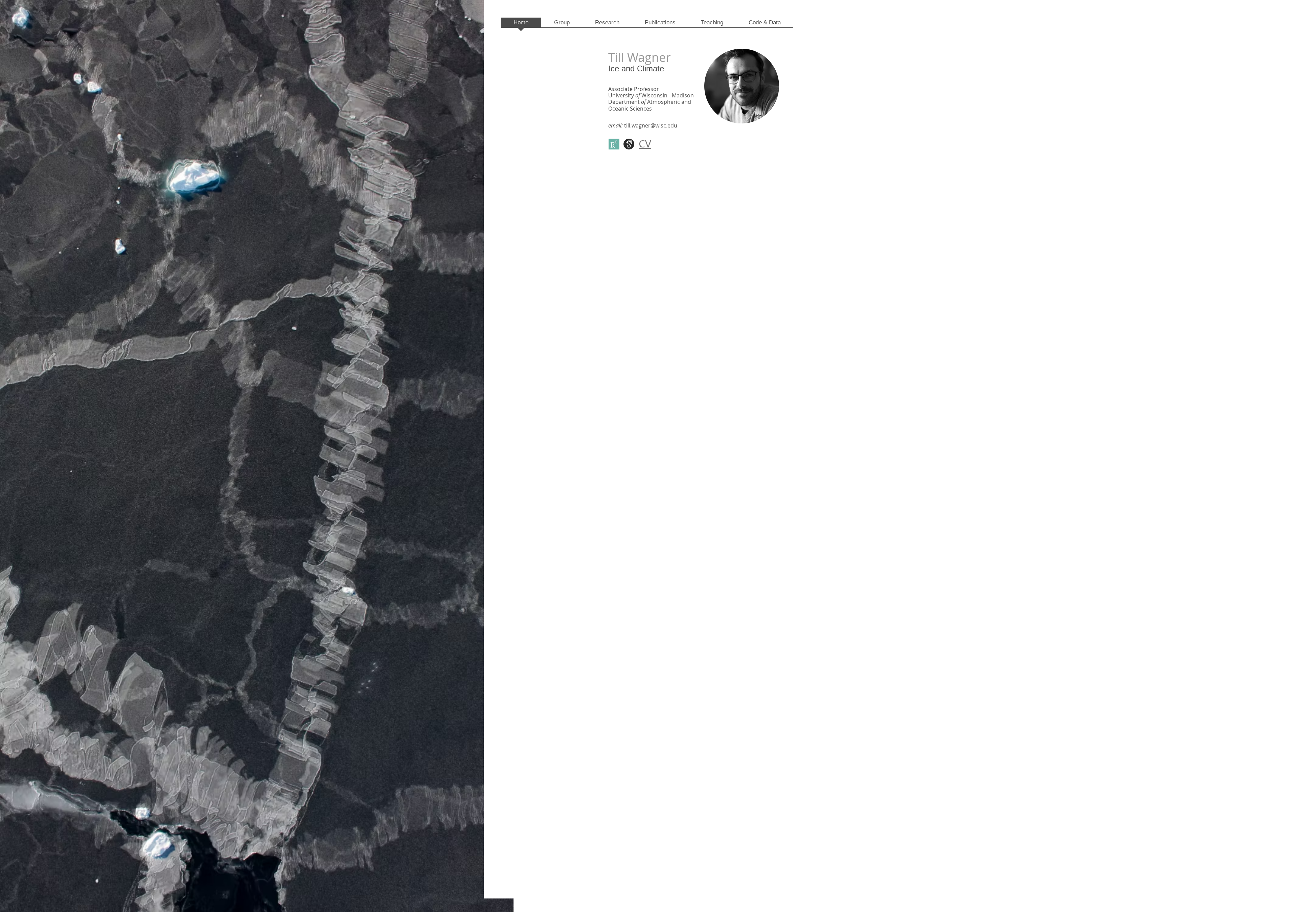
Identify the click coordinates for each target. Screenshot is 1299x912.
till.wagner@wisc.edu (650, 125)
